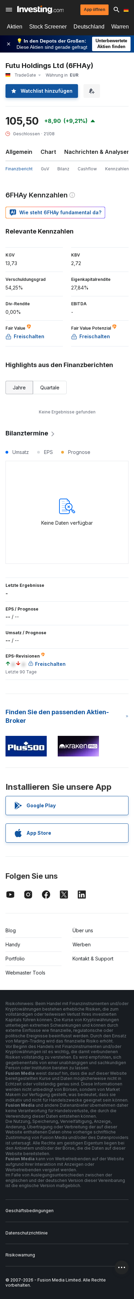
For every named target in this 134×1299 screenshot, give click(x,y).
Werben (81, 944)
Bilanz (63, 168)
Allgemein (18, 151)
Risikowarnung (20, 1254)
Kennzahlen (117, 168)
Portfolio (15, 958)
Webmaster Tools (25, 973)
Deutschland (89, 27)
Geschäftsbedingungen (29, 1210)
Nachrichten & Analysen (97, 151)
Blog (10, 930)
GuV (45, 168)
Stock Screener (48, 27)
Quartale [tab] (49, 387)
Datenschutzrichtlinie (26, 1232)
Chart (48, 151)
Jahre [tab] (19, 387)
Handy (12, 944)
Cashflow (87, 168)
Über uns (82, 930)
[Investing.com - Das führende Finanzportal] (40, 9)
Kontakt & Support (92, 958)
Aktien (14, 27)
